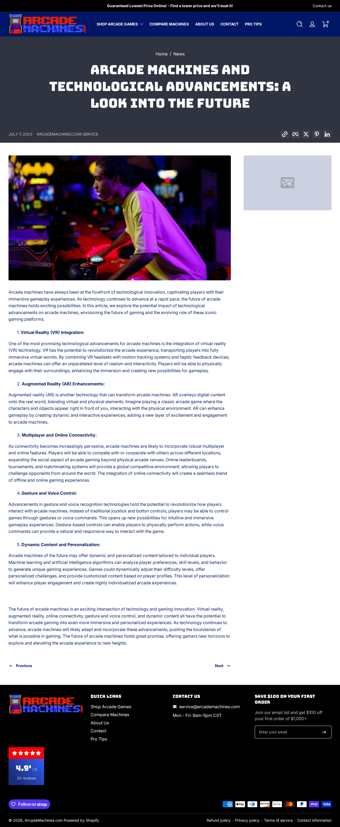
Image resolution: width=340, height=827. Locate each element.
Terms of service (278, 820)
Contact (98, 730)
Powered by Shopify (81, 820)
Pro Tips (99, 739)
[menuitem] (129, 707)
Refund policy (219, 820)
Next (219, 665)
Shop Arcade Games (117, 24)
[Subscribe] (324, 732)
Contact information (314, 820)
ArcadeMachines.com (44, 820)
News (179, 53)
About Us (100, 722)
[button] (299, 24)
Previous (24, 665)
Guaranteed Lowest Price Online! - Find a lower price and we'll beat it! (170, 5)
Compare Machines (110, 714)
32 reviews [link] (26, 778)
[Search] (299, 24)
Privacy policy (247, 820)
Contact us (322, 5)
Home (162, 53)
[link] (288, 182)
